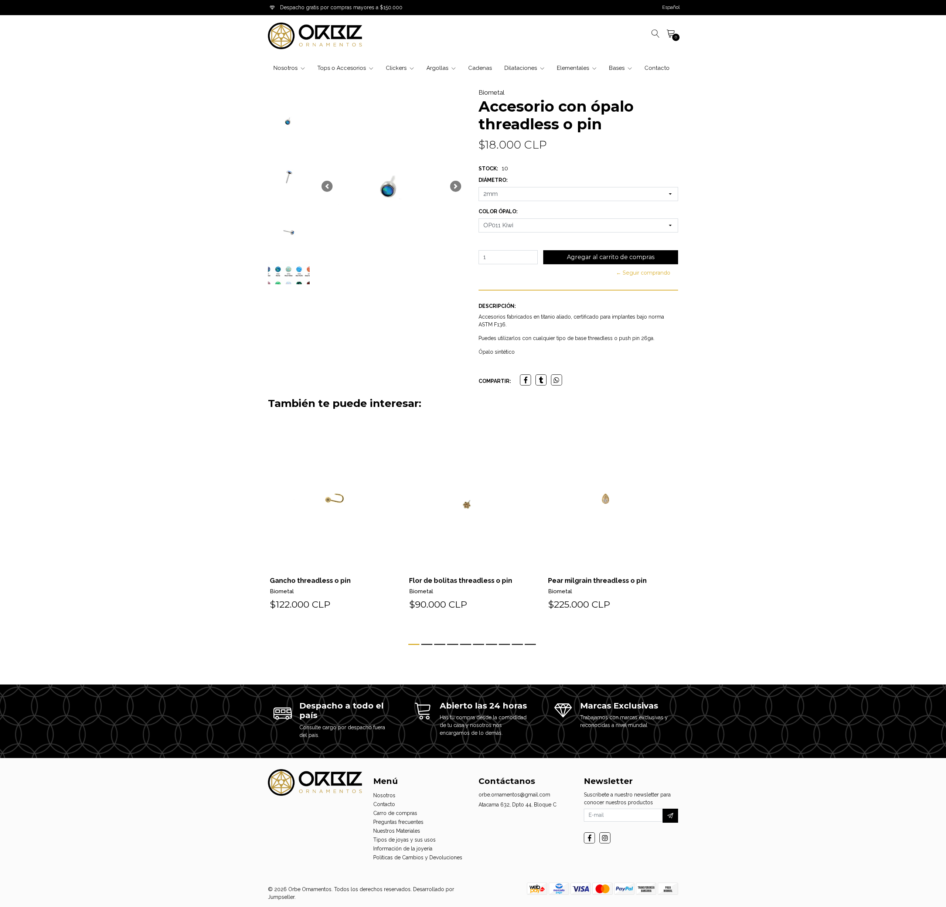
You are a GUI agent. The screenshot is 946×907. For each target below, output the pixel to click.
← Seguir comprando (643, 272)
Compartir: (495, 381)
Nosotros (286, 68)
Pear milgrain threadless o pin (597, 580)
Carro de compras (395, 813)
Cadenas (480, 68)
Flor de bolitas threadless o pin (460, 580)
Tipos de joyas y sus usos (404, 840)
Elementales (574, 68)
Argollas (438, 68)
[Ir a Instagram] (605, 838)
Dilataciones (521, 68)
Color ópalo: (498, 211)
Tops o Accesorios (342, 68)
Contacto (657, 68)
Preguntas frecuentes (398, 822)
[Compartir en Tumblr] (541, 380)
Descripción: (497, 306)
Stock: (488, 168)
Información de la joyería (402, 849)
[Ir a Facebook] (589, 838)
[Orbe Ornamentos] (315, 36)
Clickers (397, 68)
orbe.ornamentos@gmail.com (514, 795)
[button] (671, 7)
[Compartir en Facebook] (525, 380)
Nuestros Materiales (396, 831)
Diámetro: (493, 180)
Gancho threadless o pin (310, 580)
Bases (617, 68)
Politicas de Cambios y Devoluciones (417, 857)
